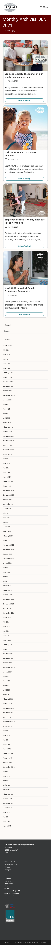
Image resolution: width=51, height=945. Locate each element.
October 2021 (7, 608)
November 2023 (8, 495)
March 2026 (7, 368)
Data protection (10, 896)
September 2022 (8, 559)
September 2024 (8, 450)
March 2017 (7, 826)
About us (7, 878)
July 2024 (6, 459)
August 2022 (7, 563)
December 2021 (8, 599)
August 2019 (7, 726)
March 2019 (7, 749)
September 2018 (8, 767)
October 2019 (7, 717)
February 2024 (8, 481)
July (13, 31)
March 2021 (7, 640)
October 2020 (7, 663)
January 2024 (7, 486)
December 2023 (8, 490)
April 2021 (6, 636)
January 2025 (7, 432)
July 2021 (6, 622)
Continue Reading (24, 100)
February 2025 (8, 427)
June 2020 (6, 681)
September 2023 (8, 504)
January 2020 (7, 703)
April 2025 (6, 418)
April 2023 (6, 527)
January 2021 (7, 649)
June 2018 (6, 776)
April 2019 (6, 744)
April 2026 (6, 364)
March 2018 (7, 790)
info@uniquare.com (11, 864)
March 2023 (7, 531)
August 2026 (7, 346)
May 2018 (6, 781)
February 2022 (8, 590)
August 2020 (7, 672)
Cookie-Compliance (11, 893)
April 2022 (6, 581)
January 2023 (7, 540)
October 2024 (7, 445)
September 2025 (8, 395)
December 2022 (8, 545)
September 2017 (8, 803)
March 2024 (7, 477)
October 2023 (7, 500)
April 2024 (6, 472)
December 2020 (8, 654)
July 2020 (6, 676)
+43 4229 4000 (9, 862)
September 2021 (8, 613)
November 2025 (8, 386)
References (8, 883)
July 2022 (6, 568)
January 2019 (7, 758)
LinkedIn (7, 867)
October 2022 (7, 554)
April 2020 (6, 690)
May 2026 (6, 359)
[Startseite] (3, 31)
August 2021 (7, 617)
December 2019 (8, 708)
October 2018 (7, 763)
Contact (7, 888)
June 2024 (6, 463)
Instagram (8, 870)
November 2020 (8, 658)
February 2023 (8, 536)
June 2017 (6, 812)
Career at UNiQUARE (12, 891)
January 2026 (7, 377)
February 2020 (8, 699)
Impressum (8, 942)
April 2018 (6, 785)
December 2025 (8, 382)
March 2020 (7, 695)
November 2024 (8, 441)
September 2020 (8, 667)
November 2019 (8, 713)
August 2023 (7, 509)
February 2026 (8, 373)
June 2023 (6, 518)
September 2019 (8, 722)
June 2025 (6, 409)
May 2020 (6, 685)
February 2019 (8, 753)
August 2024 (7, 454)
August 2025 (7, 400)
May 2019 (6, 740)
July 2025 (6, 404)
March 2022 (7, 586)
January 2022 (7, 595)
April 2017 (6, 821)
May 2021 (6, 631)
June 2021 (6, 627)
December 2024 (8, 436)
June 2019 (6, 735)
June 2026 (6, 354)
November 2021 (8, 604)
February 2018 (8, 794)
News (6, 886)
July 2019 (6, 731)
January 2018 (7, 799)
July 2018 (6, 771)
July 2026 (6, 350)
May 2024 (6, 468)
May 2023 (6, 522)
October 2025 (7, 391)
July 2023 (6, 513)
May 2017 (6, 817)
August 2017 (7, 808)
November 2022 (8, 549)
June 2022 (6, 572)
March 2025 (7, 422)
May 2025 (6, 413)
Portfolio (7, 881)
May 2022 (6, 577)
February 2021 (8, 645)
